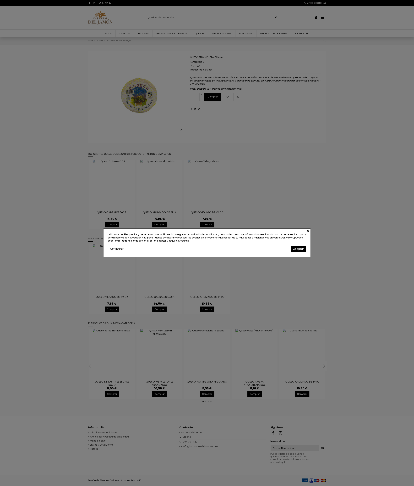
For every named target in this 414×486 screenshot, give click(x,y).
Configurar (117, 249)
